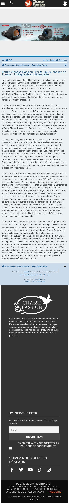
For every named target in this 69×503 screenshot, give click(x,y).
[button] (11, 2)
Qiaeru (46, 275)
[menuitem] (9, 60)
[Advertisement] (34, 372)
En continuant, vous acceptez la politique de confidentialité (38, 444)
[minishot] (34, 32)
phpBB (26, 272)
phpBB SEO (40, 279)
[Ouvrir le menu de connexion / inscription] (65, 4)
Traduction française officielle (31, 275)
